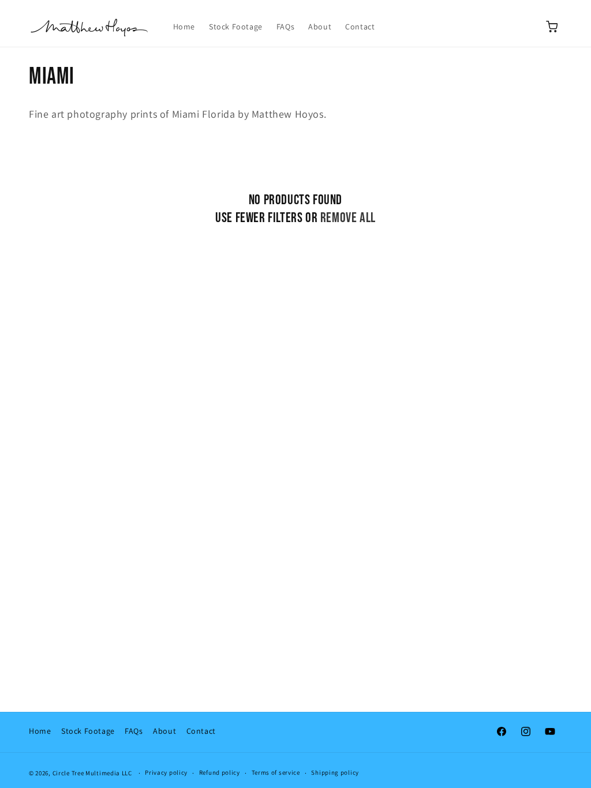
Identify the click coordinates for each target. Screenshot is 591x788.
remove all (348, 217)
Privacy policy (166, 772)
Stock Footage (88, 731)
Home (40, 731)
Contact (201, 731)
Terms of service (276, 772)
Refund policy (219, 772)
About (164, 731)
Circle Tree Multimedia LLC (92, 773)
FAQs (134, 731)
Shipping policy (335, 772)
